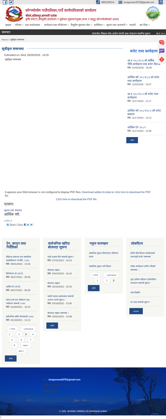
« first (12, 329)
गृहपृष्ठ (8, 25)
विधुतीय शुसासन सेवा (80, 25)
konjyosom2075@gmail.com (64, 379)
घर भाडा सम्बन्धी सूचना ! (140, 302)
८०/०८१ (8, 220)
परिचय (18, 25)
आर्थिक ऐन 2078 (13, 286)
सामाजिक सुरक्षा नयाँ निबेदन (100, 266)
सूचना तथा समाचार (13, 210)
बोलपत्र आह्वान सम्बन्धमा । (58, 313)
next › (26, 345)
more (136, 311)
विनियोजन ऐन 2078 (14, 273)
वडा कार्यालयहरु (32, 25)
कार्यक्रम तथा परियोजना (55, 25)
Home (5, 39)
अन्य (132, 140)
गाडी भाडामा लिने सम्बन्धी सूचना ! (60, 256)
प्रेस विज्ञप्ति (135, 292)
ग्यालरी (132, 25)
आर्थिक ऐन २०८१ (136, 127)
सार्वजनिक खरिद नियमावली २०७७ (19, 316)
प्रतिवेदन (98, 25)
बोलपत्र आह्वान (53, 270)
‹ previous (28, 329)
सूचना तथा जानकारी (115, 25)
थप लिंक (144, 25)
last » (21, 351)
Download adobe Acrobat (97, 192)
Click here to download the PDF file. (76, 199)
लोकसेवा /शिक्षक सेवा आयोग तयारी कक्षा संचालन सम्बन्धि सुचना (117, 33)
